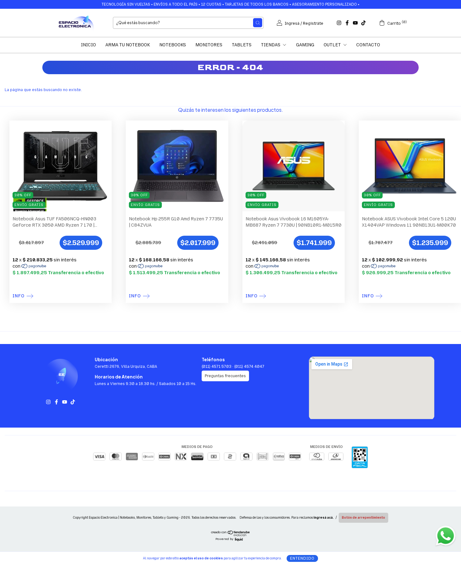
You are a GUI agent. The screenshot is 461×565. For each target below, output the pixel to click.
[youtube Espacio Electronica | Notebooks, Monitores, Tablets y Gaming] (355, 22)
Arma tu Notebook (127, 45)
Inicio (88, 45)
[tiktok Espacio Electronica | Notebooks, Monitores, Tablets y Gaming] (363, 22)
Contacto (368, 45)
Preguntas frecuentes (225, 376)
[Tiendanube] (230, 535)
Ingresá (292, 23)
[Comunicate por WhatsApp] (445, 535)
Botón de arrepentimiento (363, 518)
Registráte (313, 23)
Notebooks (172, 45)
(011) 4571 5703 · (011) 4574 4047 (233, 366)
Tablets (242, 45)
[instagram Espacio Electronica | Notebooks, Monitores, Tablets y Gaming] (339, 22)
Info (18, 296)
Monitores (208, 45)
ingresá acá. (324, 518)
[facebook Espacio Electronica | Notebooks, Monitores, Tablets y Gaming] (347, 22)
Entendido (302, 558)
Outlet (333, 45)
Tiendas (271, 45)
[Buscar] (257, 22)
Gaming (305, 45)
